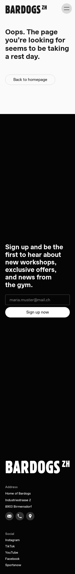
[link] (9, 516)
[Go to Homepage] (26, 9)
